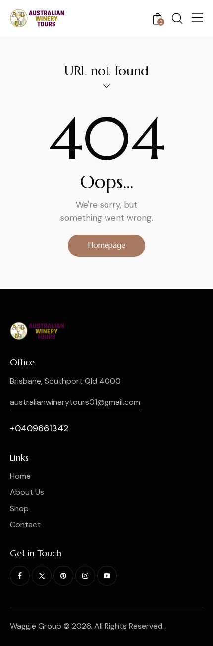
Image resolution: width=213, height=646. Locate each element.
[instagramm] (85, 576)
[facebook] (20, 576)
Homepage (106, 245)
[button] (197, 17)
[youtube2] (107, 576)
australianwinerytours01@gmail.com (75, 402)
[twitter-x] (42, 576)
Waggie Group (35, 626)
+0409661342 (39, 428)
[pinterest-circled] (63, 576)
